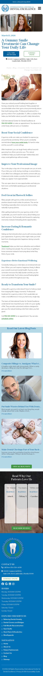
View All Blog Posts (21, 466)
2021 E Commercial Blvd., (22, 60)
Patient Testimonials (11, 650)
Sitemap (7, 659)
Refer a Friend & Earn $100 (21, 2)
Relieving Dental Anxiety (13, 619)
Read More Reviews (21, 528)
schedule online (7, 319)
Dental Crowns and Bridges (14, 622)
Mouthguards (9, 635)
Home (9, 68)
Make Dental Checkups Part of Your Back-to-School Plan (22, 449)
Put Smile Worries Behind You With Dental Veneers (22, 406)
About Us (7, 647)
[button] (3, 584)
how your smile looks (20, 142)
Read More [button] (10, 492)
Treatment (5, 246)
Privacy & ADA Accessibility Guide (28, 672)
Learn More (7, 371)
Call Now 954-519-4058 (11, 54)
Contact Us (8, 653)
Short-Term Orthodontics (13, 632)
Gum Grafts (8, 629)
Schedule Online (31, 54)
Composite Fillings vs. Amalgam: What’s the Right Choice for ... (22, 363)
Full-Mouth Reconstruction (13, 626)
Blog (14, 68)
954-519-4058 (7, 123)
